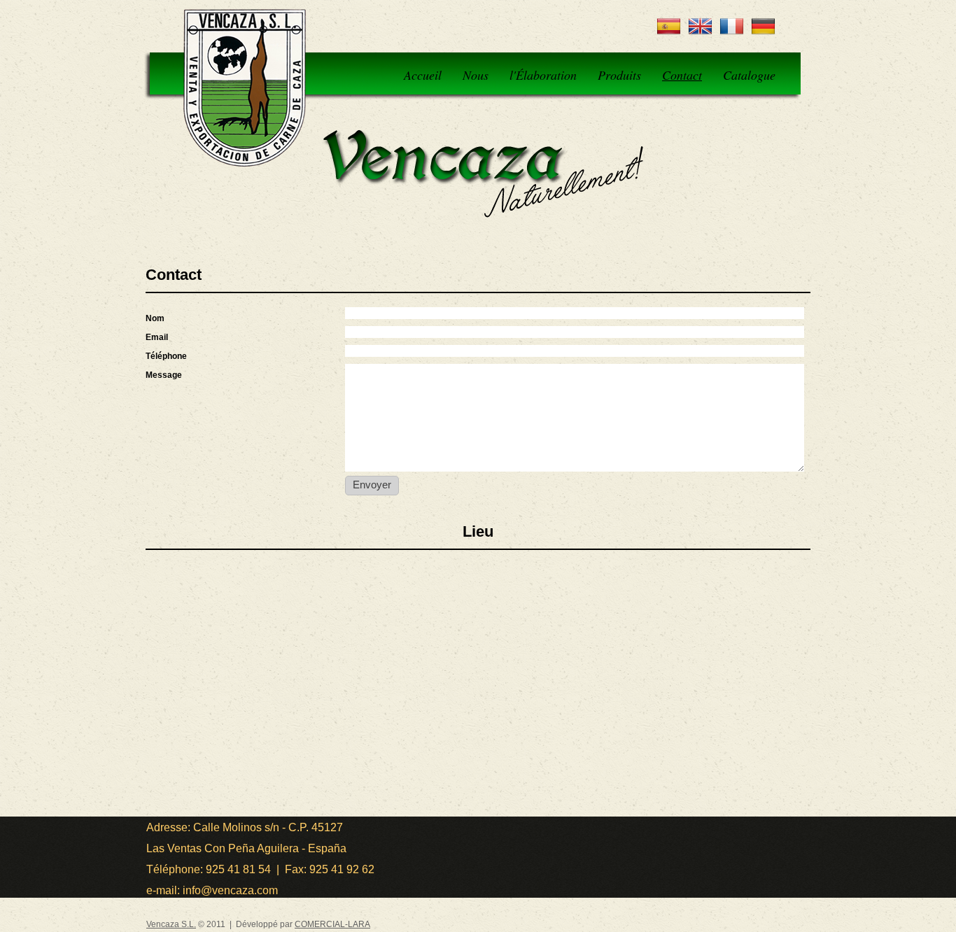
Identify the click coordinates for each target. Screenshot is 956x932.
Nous (475, 74)
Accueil (423, 74)
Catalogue (749, 74)
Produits (619, 74)
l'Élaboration (543, 74)
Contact (682, 74)
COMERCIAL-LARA (332, 924)
